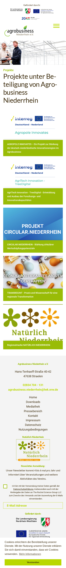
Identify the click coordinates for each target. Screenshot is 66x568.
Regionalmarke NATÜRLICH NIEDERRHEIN (28, 345)
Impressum (33, 420)
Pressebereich (33, 411)
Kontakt (33, 415)
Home (33, 397)
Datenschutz (33, 425)
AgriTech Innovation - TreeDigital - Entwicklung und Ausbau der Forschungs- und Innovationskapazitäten (31, 196)
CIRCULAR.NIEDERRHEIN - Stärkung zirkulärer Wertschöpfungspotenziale (30, 246)
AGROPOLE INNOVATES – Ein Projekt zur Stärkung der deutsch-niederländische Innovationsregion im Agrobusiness (33, 148)
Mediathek (33, 406)
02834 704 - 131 (33, 385)
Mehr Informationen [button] (30, 554)
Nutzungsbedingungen (33, 429)
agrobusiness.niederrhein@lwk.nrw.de (33, 389)
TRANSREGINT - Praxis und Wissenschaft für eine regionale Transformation (32, 295)
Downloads (33, 402)
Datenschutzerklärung (23, 489)
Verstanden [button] (33, 562)
